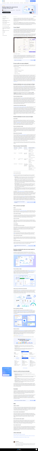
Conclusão (3, 32)
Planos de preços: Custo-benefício (6, 24)
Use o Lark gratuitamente (6, 12)
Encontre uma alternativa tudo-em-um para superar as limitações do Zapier (6, 28)
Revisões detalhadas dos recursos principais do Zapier (6, 20)
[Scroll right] (35, 3)
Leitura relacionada (4, 35)
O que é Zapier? (4, 16)
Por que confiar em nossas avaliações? (5, 18)
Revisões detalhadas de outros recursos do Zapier (5, 23)
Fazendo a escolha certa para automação (5, 30)
